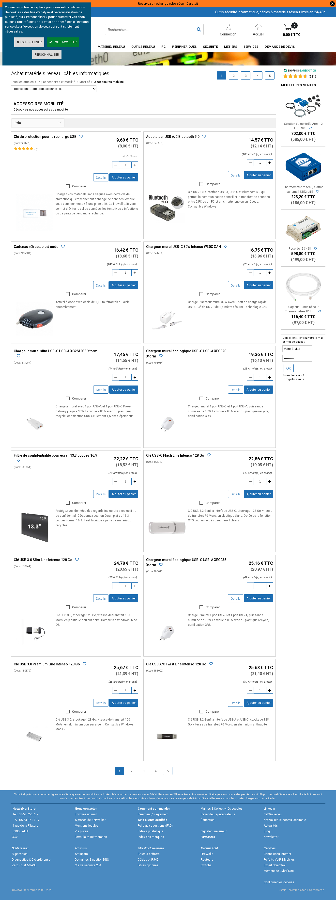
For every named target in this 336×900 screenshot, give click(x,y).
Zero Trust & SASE (24, 865)
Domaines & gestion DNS (92, 859)
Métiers (230, 46)
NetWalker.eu (273, 814)
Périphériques (184, 46)
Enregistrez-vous (293, 379)
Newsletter (271, 837)
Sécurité (210, 46)
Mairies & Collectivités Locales (222, 808)
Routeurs (207, 859)
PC (163, 46)
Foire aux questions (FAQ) (155, 825)
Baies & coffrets (149, 854)
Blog (267, 831)
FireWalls (207, 854)
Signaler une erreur (214, 831)
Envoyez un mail (86, 814)
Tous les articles (22, 82)
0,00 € (292, 35)
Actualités (271, 825)
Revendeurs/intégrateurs (218, 814)
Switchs (206, 865)
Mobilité (84, 82)
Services (251, 46)
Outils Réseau (143, 46)
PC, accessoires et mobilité (56, 82)
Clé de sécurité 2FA (88, 865)
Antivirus (81, 848)
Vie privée (81, 831)
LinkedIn (269, 808)
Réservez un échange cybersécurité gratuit (168, 3)
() (312, 76)
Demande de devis (280, 46)
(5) (36, 149)
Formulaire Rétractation (91, 837)
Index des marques (151, 837)
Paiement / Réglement (153, 814)
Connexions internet (277, 854)
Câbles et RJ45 (148, 859)
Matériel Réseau (111, 46)
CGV (15, 837)
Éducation (207, 820)
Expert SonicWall (275, 865)
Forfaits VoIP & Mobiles (279, 859)
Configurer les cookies (279, 882)
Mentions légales (86, 825)
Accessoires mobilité (109, 82)
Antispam (81, 854)
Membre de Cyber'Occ (279, 871)
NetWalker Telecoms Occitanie (285, 820)
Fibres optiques (148, 865)
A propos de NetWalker (90, 820)
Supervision (20, 854)
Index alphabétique (150, 831)
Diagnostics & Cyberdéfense (31, 859)
